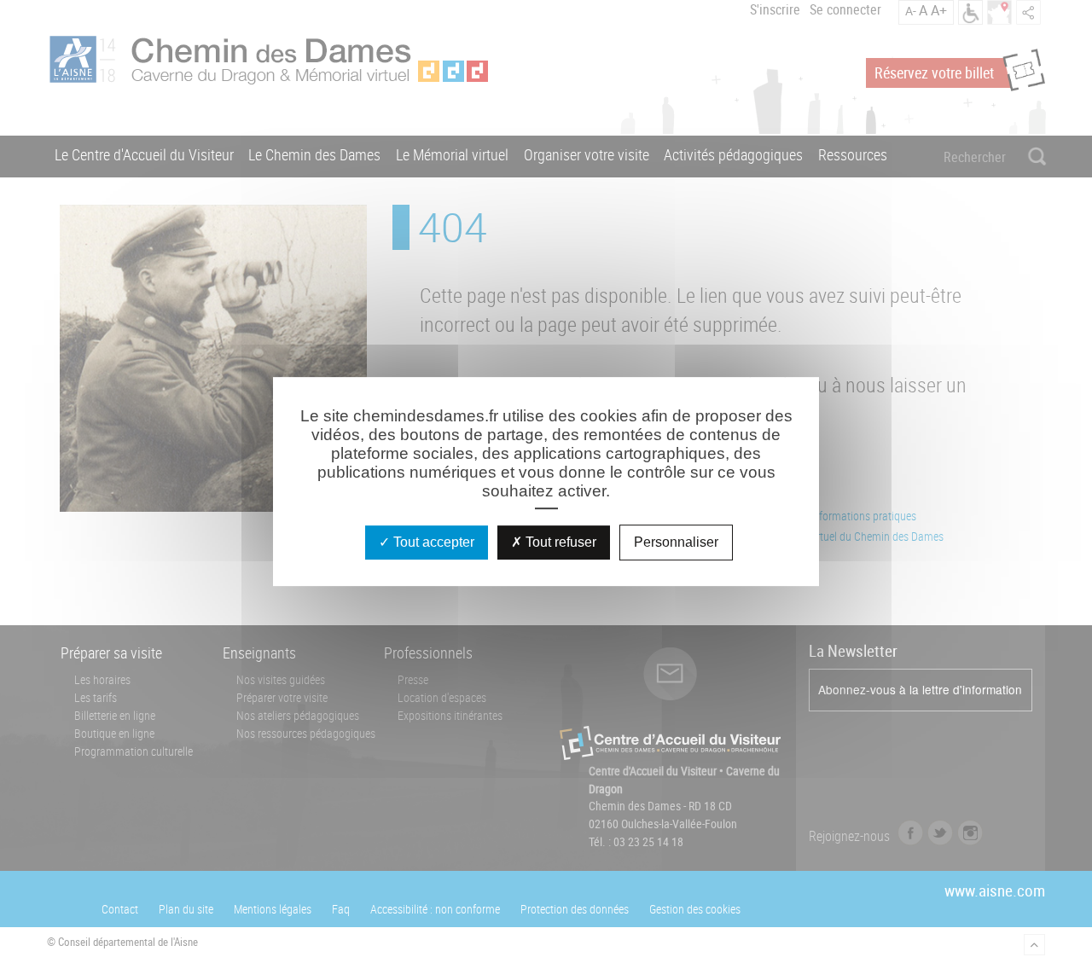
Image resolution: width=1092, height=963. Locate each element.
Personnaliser (676, 542)
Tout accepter (432, 542)
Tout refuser (559, 542)
